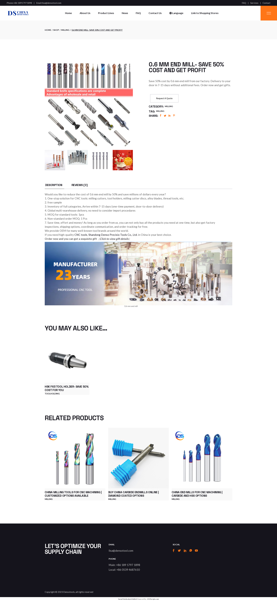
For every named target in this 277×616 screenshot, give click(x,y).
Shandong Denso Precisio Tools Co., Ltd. (112, 234)
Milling (169, 106)
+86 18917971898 (22, 3)
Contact (266, 3)
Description (53, 185)
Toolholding (52, 393)
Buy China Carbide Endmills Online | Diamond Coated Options (133, 494)
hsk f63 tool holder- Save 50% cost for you (66, 388)
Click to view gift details (114, 238)
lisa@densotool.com (51, 3)
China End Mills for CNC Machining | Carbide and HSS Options (197, 494)
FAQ (244, 3)
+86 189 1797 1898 (128, 565)
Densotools (69, 591)
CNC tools (80, 234)
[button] (164, 98)
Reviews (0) (80, 185)
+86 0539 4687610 (128, 569)
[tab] (54, 185)
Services (254, 3)
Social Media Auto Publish (127, 599)
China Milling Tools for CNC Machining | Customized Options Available (73, 494)
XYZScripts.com (153, 599)
